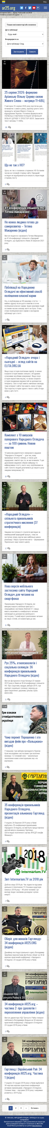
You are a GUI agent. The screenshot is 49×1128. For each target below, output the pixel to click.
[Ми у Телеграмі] (21, 7)
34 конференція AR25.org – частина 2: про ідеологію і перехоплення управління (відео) (24, 1008)
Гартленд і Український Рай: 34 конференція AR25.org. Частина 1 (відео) (24, 1073)
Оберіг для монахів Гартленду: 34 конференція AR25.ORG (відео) (23, 942)
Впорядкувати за (12, 39)
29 (6, 476)
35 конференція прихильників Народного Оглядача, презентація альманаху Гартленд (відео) (24, 811)
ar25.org (8, 8)
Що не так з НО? (15, 164)
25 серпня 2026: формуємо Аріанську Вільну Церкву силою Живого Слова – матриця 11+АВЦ (24, 96)
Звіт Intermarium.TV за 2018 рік (24, 879)
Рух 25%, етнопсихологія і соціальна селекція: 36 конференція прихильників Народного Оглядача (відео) (22, 669)
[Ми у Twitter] (29, 7)
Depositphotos (37, 1126)
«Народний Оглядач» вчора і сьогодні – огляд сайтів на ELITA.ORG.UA (22, 361)
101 (6, 127)
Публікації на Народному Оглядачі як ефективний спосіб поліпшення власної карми (23, 291)
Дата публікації (11, 30)
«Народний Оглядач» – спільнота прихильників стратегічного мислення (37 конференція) (21, 520)
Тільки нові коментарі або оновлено (21, 25)
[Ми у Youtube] (34, 7)
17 (6, 548)
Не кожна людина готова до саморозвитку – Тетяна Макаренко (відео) (21, 226)
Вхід (44, 2)
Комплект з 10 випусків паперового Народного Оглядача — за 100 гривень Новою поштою (24, 441)
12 (6, 625)
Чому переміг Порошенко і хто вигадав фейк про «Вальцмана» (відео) (24, 741)
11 (6, 699)
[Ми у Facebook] (25, 7)
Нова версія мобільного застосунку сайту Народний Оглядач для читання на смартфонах (21, 592)
